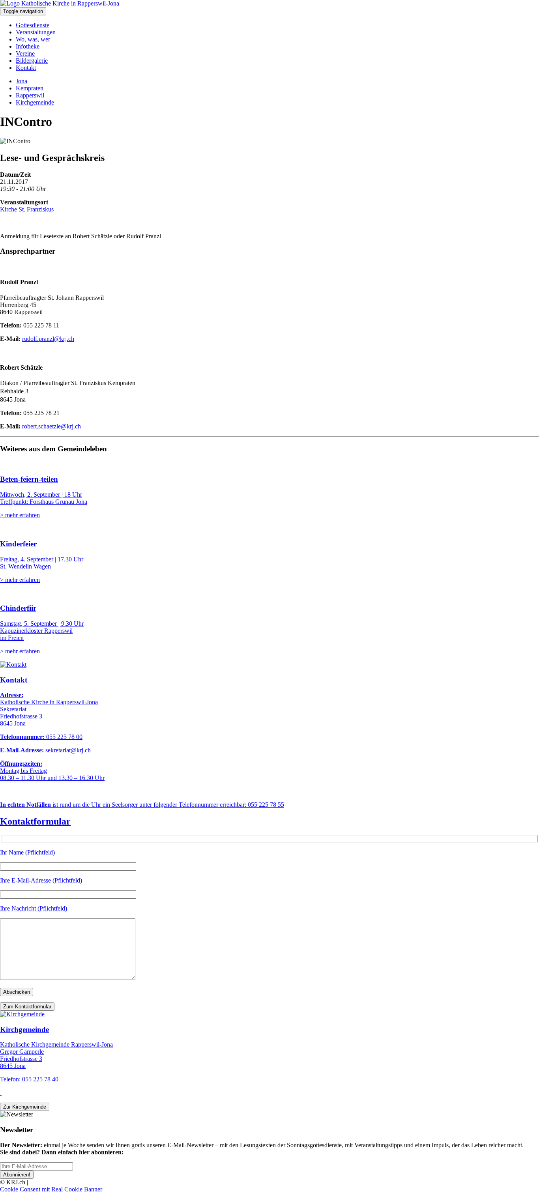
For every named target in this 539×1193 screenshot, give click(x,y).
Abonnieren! (16, 1175)
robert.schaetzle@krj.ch (51, 426)
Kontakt (26, 67)
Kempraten (29, 88)
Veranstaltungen (36, 32)
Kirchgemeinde (35, 102)
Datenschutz (76, 1182)
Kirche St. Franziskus (27, 209)
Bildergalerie (32, 60)
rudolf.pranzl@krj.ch (48, 338)
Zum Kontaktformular (27, 1007)
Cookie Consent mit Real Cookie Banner (51, 1189)
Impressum (43, 1182)
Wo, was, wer (33, 39)
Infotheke (27, 46)
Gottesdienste (32, 25)
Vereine (25, 53)
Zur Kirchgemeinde (24, 1107)
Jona (21, 81)
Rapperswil (30, 95)
